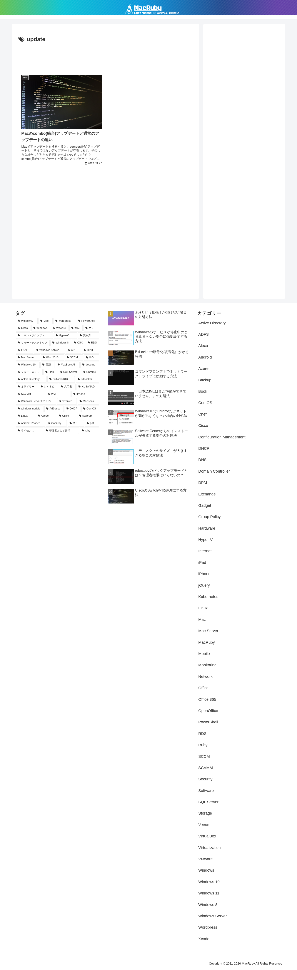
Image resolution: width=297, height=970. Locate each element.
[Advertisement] (105, 56)
